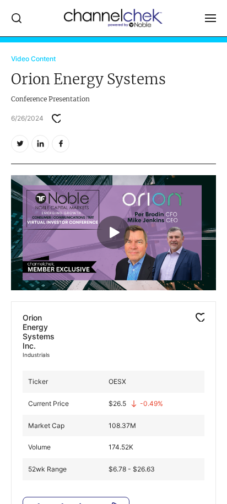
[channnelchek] (113, 18)
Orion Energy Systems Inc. (39, 331)
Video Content (33, 59)
